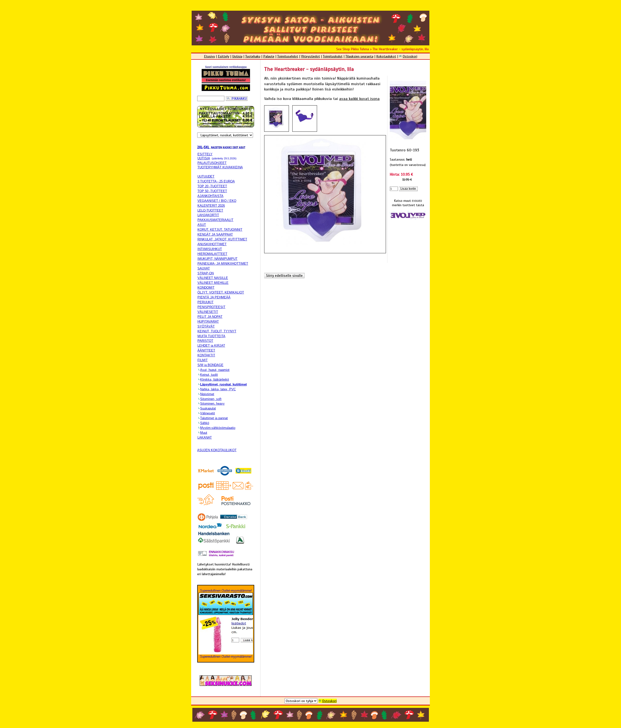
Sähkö (204, 423)
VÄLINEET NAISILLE (212, 278)
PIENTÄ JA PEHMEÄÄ (213, 297)
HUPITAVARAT (208, 321)
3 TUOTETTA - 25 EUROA (216, 181)
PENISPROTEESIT (211, 307)
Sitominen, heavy (212, 403)
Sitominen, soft (210, 399)
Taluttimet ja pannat (214, 418)
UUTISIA (203, 158)
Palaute (268, 56)
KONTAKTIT (206, 355)
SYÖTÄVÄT (206, 326)
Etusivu (209, 56)
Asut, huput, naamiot (214, 370)
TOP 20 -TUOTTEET (212, 186)
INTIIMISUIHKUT (209, 249)
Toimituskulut (333, 56)
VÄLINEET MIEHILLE (213, 283)
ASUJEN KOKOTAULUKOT (217, 450)
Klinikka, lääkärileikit (214, 379)
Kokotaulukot (386, 56)
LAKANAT (204, 437)
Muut (203, 432)
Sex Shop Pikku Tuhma (352, 49)
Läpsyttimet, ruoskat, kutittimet (223, 384)
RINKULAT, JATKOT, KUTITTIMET (222, 239)
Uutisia (237, 56)
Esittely (223, 56)
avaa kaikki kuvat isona (359, 98)
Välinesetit (207, 413)
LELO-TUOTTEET (210, 210)
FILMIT (202, 360)
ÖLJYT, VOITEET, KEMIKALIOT (220, 292)
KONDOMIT (205, 287)
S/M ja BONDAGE (210, 365)
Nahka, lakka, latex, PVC (218, 389)
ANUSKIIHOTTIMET (212, 244)
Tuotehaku (252, 56)
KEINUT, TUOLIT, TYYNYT (216, 331)
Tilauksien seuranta (359, 56)
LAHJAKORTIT (208, 215)
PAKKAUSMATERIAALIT (215, 220)
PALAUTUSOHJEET (212, 163)
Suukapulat (208, 408)
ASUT (201, 225)
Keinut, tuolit (209, 374)
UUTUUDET (205, 176)
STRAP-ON (205, 273)
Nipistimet (207, 394)
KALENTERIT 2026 (211, 205)
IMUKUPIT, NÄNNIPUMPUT (217, 259)
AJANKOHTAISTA (210, 196)
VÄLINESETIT (207, 312)
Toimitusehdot (287, 56)
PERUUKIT (205, 302)
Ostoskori (410, 56)
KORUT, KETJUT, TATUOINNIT (219, 229)
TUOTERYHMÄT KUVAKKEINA (220, 167)
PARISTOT (205, 341)
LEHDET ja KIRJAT (211, 345)
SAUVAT (203, 268)
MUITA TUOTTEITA (211, 336)
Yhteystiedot (310, 56)
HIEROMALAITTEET (212, 254)
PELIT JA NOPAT (209, 317)
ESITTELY (204, 154)
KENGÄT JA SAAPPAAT (215, 234)
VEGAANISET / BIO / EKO (216, 201)
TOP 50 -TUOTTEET (212, 191)
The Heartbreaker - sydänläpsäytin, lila (401, 49)
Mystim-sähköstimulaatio (217, 428)
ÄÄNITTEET (206, 350)
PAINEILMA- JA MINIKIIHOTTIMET (222, 263)
